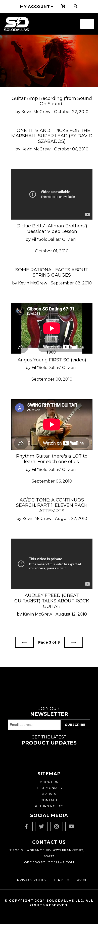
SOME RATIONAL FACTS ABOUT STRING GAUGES (51, 272)
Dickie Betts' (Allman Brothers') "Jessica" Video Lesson (52, 228)
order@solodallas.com (49, 862)
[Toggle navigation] (87, 24)
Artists (49, 794)
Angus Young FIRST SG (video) (52, 360)
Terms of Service (70, 880)
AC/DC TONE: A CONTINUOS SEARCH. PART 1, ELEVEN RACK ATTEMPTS (51, 505)
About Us (49, 782)
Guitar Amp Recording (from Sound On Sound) (52, 101)
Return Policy (49, 806)
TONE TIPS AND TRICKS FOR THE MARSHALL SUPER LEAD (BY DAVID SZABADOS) (51, 136)
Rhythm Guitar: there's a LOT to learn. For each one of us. (51, 458)
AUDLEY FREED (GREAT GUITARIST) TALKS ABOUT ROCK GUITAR (51, 601)
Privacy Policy (31, 880)
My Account (35, 6)
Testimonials (49, 788)
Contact (49, 800)
